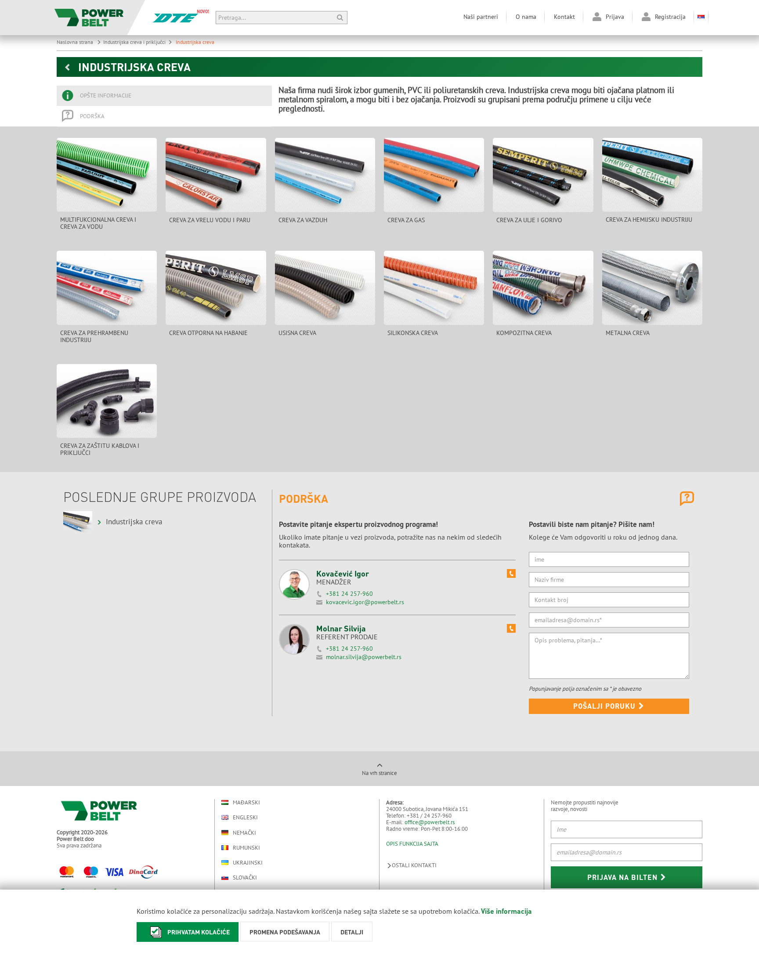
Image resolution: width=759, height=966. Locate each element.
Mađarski (246, 802)
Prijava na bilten (623, 877)
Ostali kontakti (414, 865)
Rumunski (246, 847)
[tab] (164, 96)
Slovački (245, 877)
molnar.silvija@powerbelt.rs (363, 657)
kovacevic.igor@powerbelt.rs (365, 602)
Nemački (244, 832)
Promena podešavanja (284, 932)
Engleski (245, 817)
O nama (526, 17)
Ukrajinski (248, 862)
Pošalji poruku (605, 705)
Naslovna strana (75, 42)
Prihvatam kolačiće (198, 932)
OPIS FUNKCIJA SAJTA (412, 843)
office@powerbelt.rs (430, 822)
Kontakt (564, 17)
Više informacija (506, 911)
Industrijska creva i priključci (134, 42)
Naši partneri (480, 17)
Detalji (351, 932)
